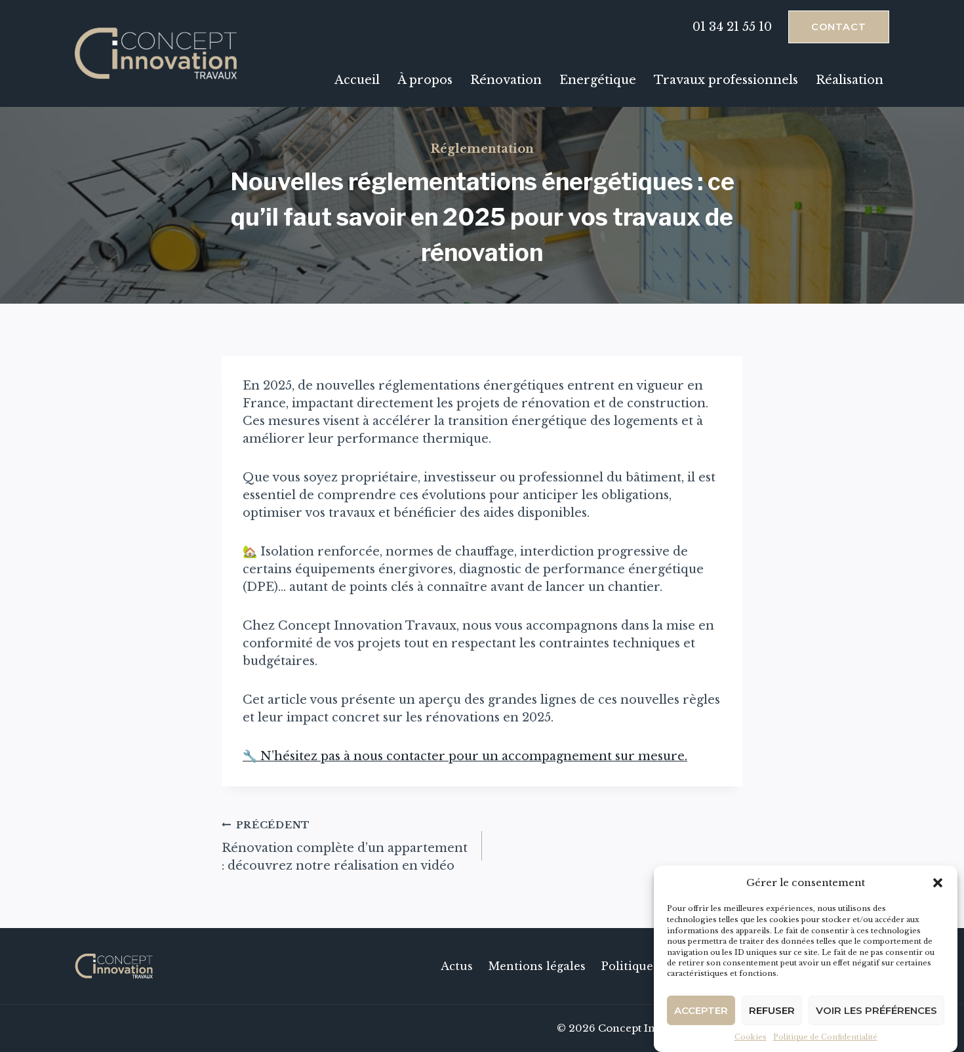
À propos (424, 80)
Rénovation (506, 80)
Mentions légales (537, 966)
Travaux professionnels (726, 80)
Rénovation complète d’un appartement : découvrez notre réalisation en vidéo (345, 846)
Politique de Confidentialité (825, 1037)
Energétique (597, 80)
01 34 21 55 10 (732, 27)
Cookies (750, 1037)
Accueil (357, 80)
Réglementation (482, 149)
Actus (457, 966)
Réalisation (849, 80)
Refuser (772, 1009)
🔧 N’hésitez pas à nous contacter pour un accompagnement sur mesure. (465, 756)
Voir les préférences (876, 1009)
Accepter (701, 1009)
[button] (937, 882)
